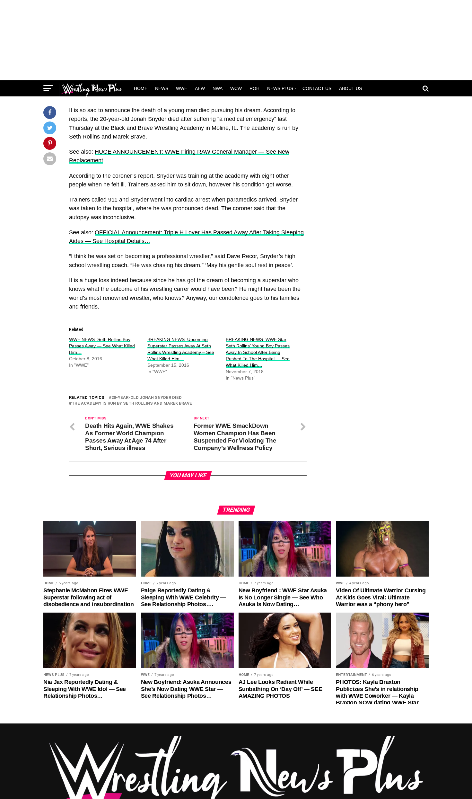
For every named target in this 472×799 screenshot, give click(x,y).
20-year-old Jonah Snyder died (146, 398)
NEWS (161, 88)
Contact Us (316, 88)
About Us (350, 88)
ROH (254, 88)
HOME (140, 88)
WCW (236, 88)
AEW (200, 88)
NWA (218, 88)
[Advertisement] (236, 40)
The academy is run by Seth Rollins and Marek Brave (132, 403)
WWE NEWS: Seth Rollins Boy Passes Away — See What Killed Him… (102, 346)
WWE (181, 88)
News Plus (280, 88)
